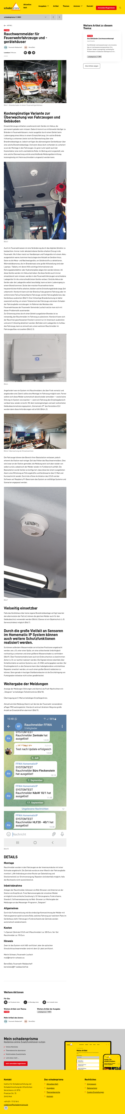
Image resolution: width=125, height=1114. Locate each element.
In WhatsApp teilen (33, 1002)
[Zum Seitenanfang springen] (6, 1108)
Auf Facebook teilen (14, 1002)
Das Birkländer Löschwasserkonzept (100, 38)
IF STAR (6, 30)
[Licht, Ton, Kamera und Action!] (59, 17)
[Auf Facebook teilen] (25, 52)
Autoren (50, 1096)
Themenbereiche (53, 1092)
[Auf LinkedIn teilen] (33, 52)
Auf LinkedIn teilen (52, 1002)
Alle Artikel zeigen (91, 66)
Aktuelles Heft (52, 1084)
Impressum (91, 1084)
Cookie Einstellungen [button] (95, 1092)
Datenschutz (92, 1088)
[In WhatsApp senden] (29, 52)
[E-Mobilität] (53, 17)
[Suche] (120, 8)
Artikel (9, 25)
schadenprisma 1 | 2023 (44, 1012)
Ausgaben (50, 1088)
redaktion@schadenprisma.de (16, 1105)
